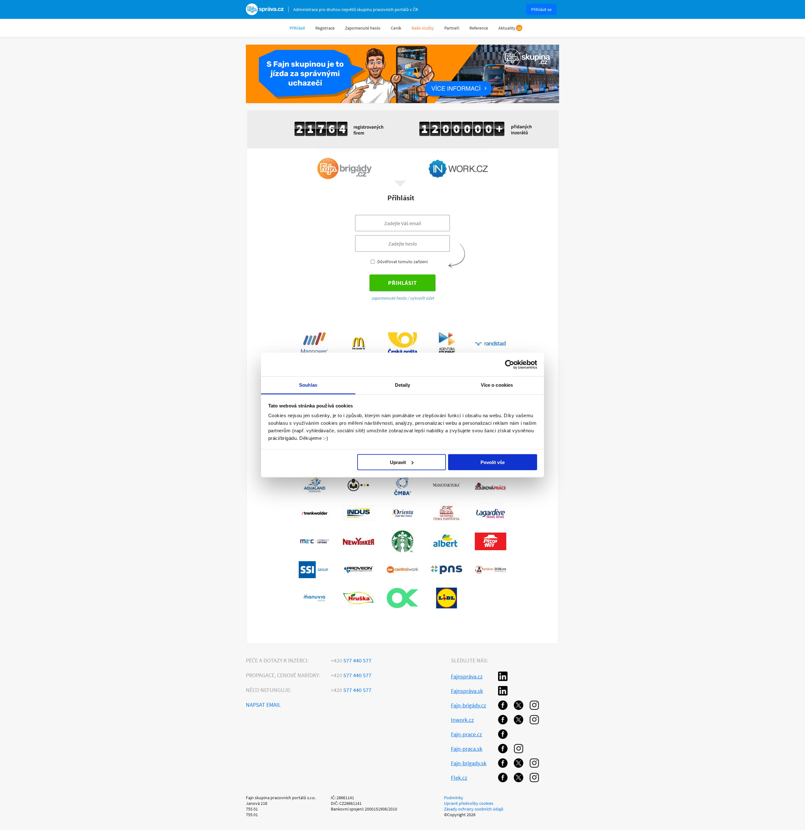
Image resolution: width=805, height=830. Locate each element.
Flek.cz (459, 777)
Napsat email (263, 704)
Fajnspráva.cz (467, 676)
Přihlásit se (541, 9)
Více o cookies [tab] (497, 385)
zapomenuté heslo (389, 298)
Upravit (398, 462)
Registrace (325, 28)
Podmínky (453, 797)
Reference (478, 28)
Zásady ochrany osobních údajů (473, 809)
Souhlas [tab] (308, 385)
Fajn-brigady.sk (468, 763)
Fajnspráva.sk (467, 690)
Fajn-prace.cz (466, 734)
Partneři (451, 28)
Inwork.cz (462, 719)
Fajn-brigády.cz (468, 705)
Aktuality (506, 28)
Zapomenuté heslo (362, 28)
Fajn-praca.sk (466, 748)
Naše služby (423, 28)
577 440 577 (351, 660)
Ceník (396, 28)
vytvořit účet (422, 298)
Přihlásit (297, 28)
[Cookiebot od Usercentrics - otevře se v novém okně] (509, 364)
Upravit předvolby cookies (468, 803)
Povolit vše (492, 462)
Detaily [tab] (402, 385)
